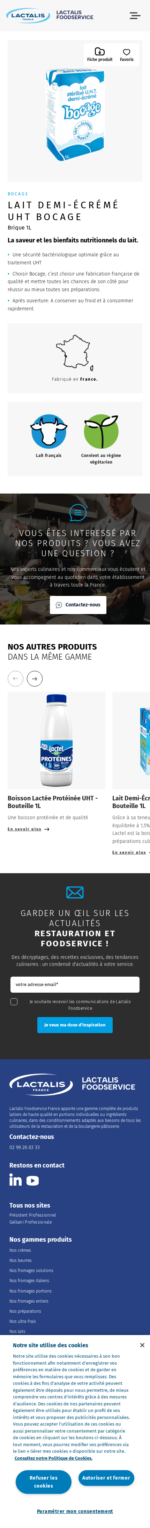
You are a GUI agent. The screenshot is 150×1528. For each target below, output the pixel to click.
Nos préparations (25, 1311)
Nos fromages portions (30, 1291)
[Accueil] (49, 15)
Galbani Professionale (30, 1222)
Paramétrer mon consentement (75, 1511)
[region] (75, 1431)
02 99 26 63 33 (24, 1147)
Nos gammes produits (40, 1239)
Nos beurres (20, 1260)
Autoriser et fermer (106, 1478)
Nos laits (17, 1331)
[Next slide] (35, 679)
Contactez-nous (83, 605)
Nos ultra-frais (22, 1321)
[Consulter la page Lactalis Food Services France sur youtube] (33, 1179)
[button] (135, 15)
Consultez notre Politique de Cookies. (53, 1458)
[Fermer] (142, 1345)
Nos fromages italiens (29, 1280)
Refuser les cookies (44, 1482)
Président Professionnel (32, 1215)
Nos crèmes (20, 1250)
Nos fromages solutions (31, 1270)
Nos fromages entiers (28, 1301)
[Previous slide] (15, 679)
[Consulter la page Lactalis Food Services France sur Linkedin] (15, 1179)
